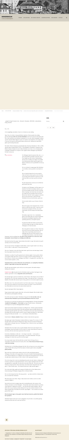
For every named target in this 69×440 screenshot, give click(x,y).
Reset (53, 127)
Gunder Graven (8, 272)
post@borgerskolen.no (43, 437)
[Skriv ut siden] (6, 419)
